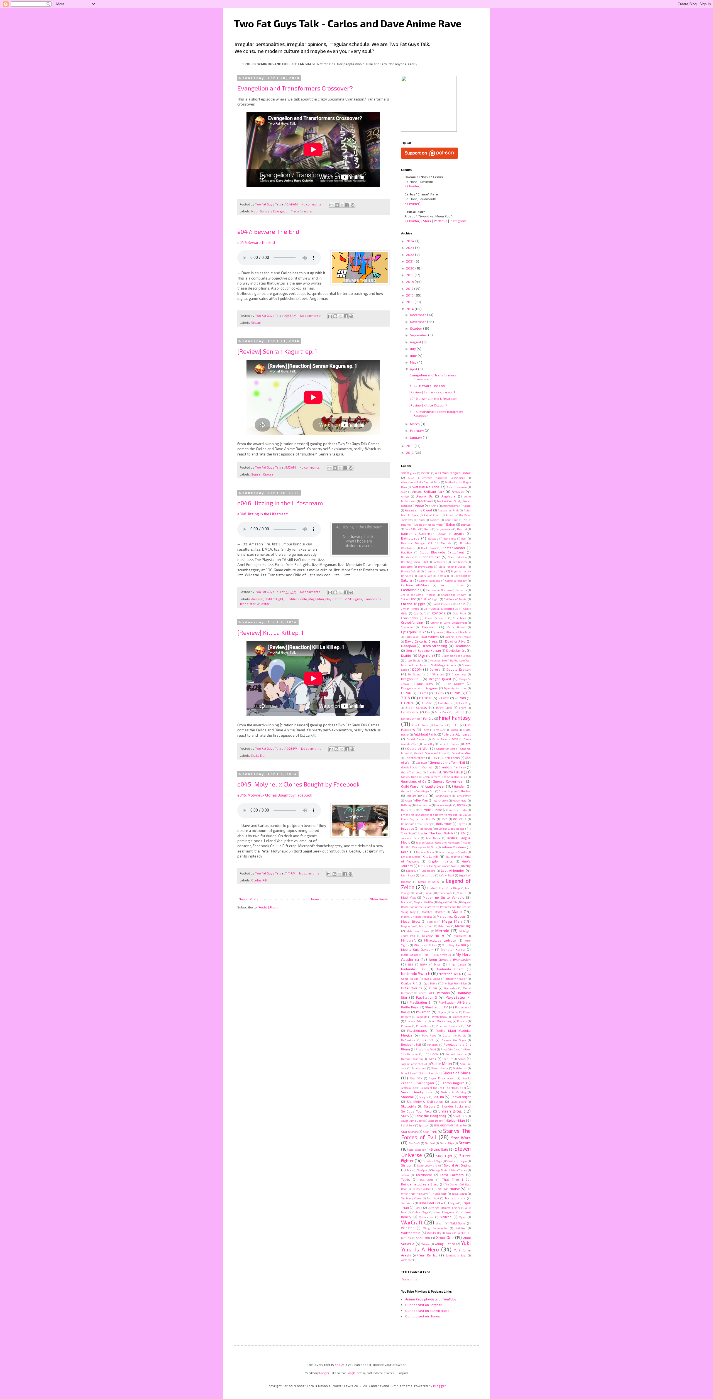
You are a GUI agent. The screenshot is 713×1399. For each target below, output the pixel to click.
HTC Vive (462, 805)
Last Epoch (408, 875)
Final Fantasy (455, 717)
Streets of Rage (432, 1161)
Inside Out (425, 828)
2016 (410, 295)
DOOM (417, 669)
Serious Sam (456, 1087)
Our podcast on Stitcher (423, 1305)
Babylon (466, 524)
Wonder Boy (434, 1232)
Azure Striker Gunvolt (428, 524)
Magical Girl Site (447, 902)
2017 (410, 288)
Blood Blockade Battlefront (442, 552)
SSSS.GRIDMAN (443, 1125)
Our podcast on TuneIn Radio (427, 1310)
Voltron (445, 1217)
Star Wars (461, 1137)
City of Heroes (410, 608)
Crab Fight (459, 613)
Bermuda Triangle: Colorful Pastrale (426, 543)
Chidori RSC (408, 599)
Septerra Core (409, 1087)
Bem (464, 538)
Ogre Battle (430, 983)
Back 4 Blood (412, 529)
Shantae (407, 1097)
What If (441, 1223)
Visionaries (426, 1217)
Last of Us (427, 875)
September (419, 335)
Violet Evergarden (444, 1212)
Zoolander (407, 1259)
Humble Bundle (296, 599)
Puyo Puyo (429, 1035)
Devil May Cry (456, 650)
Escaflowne (410, 712)
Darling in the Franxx (458, 636)
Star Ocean (409, 1131)
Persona (443, 992)
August (416, 342)
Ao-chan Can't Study (449, 501)
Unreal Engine (451, 1207)
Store (427, 221)
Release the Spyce (454, 1040)
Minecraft (408, 940)
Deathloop (463, 646)
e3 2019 (460, 698)
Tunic (418, 1207)
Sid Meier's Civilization (425, 1101)
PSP (468, 1026)
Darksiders (430, 636)
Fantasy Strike (410, 718)
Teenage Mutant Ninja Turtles (449, 1170)
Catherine (461, 590)
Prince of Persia (461, 1016)
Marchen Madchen (433, 911)
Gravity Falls (451, 772)
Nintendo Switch (415, 973)
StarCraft (414, 1143)
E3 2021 (427, 703)
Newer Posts (248, 899)
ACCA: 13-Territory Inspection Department (436, 477)
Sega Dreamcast (442, 1078)
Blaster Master (453, 548)
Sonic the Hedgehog (430, 1116)
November (418, 322)
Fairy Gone (441, 712)
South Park (460, 1116)
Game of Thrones (448, 744)
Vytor (462, 1217)
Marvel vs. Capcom (451, 916)
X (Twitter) (412, 186)
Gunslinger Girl (424, 791)
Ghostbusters (415, 757)
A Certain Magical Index (453, 473)
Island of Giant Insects (450, 828)
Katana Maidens (453, 847)
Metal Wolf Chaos (417, 931)
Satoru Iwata (439, 1068)
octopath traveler (456, 978)
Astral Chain (432, 515)
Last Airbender (452, 870)
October (416, 328)
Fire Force (440, 725)
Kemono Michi (425, 852)
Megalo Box (408, 926)
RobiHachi (431, 1054)
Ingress (462, 823)
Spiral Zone (407, 1125)
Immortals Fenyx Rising (416, 823)
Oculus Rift (259, 880)
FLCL (455, 725)
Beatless (433, 538)
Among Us (424, 496)
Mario (457, 911)
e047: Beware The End (268, 231)
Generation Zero (446, 748)
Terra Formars (452, 1175)
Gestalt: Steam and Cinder (430, 753)
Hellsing (406, 805)
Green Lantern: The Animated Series (445, 776)
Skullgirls (355, 599)
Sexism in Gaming (453, 1092)
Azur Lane (451, 519)
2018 (410, 281)
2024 (410, 241)
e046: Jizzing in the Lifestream (280, 502)
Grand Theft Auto (411, 772)
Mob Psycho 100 (454, 945)
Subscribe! (410, 1279)
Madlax (405, 902)
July (413, 349)
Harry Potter (463, 795)
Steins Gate (439, 1149)
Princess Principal (416, 1021)
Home (314, 899)
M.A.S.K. (462, 893)
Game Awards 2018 (445, 739)
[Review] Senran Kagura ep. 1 (277, 351)
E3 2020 (407, 703)
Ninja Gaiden (457, 964)
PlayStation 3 (426, 997)
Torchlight (433, 1198)
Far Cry (428, 718)
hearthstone (440, 800)
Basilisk (462, 529)
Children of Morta (455, 599)
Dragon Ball (411, 679)
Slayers (430, 1106)
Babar (450, 524)
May (413, 362)
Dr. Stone (414, 674)
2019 (410, 275)
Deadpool (408, 646)
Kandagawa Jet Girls (424, 847)
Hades (466, 791)
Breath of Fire (434, 571)
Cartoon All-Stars (415, 585)
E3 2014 (439, 693)
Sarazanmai (419, 1068)
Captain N (443, 575)
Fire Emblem (420, 725)
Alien (404, 491)
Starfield (430, 1143)
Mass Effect (410, 921)
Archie (434, 505)
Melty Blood (426, 926)
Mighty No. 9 (433, 935)
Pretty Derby (439, 1016)
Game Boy (428, 744)
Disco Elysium (414, 660)
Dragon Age (458, 674)
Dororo (434, 669)
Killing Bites (452, 856)
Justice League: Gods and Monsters (438, 842)
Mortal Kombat (410, 954)
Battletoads (410, 538)
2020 (410, 268)
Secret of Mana (457, 1072)
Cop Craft (420, 613)
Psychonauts (417, 1030)
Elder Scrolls (416, 707)
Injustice (407, 828)
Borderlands (440, 561)
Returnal (432, 1044)
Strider (406, 1165)
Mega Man (316, 599)
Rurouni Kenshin (412, 1058)
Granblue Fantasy (452, 767)
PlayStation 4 (458, 997)
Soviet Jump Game (412, 1120)
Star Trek (430, 1131)
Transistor (247, 604)
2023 (410, 247)
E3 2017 (425, 698)
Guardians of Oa (413, 781)
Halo (424, 795)
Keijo (405, 852)
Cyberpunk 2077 (413, 632)
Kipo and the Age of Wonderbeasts (438, 866)
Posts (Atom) (268, 907)
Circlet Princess (442, 604)
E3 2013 (422, 693)
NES (410, 964)
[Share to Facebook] (347, 205)
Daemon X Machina (459, 632)
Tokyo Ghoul (459, 1193)
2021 (410, 261)
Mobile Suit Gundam (417, 949)
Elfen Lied (444, 707)
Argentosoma (450, 505)
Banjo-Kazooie (444, 529)
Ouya (433, 988)
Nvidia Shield (432, 978)
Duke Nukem (453, 683)
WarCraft (412, 1222)
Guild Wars (409, 786)
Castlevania (410, 590)
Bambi (428, 529)
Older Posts (379, 899)
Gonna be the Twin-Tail (447, 762)
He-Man (422, 800)
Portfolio (440, 221)
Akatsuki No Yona (425, 487)
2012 (410, 452)
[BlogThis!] (337, 205)
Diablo (406, 655)
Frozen (454, 729)
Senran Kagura (262, 474)
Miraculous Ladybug (440, 940)
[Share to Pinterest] (352, 205)
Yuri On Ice (428, 1255)
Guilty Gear (435, 786)
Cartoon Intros (451, 585)
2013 (410, 446)
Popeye (442, 1012)
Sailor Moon (441, 1063)
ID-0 (444, 819)
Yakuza (425, 1244)
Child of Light (274, 599)
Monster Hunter (453, 949)
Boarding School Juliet (414, 561)
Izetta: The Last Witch (435, 833)
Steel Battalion (417, 1149)
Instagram (458, 221)
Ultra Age (433, 1207)
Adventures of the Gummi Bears (420, 482)
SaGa (462, 1058)
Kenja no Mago (410, 856)
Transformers (301, 211)
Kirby (467, 866)
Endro (462, 707)
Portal (454, 1012)
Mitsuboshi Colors (425, 945)
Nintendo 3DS (413, 969)
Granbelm (428, 767)
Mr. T (427, 954)
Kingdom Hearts (440, 861)
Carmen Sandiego (429, 580)
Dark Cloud (411, 636)
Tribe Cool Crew (430, 1203)
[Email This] (331, 205)
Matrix (431, 921)
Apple (419, 505)
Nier (437, 964)
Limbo (431, 888)
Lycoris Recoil (444, 893)
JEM (463, 833)
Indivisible (444, 823)
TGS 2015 (426, 1179)
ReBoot (428, 1040)
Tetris (405, 1179)
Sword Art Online (457, 1165)
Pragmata (422, 1016)
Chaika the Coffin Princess (418, 594)
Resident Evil (411, 1044)
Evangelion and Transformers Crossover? (295, 88)
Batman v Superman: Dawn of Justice (433, 533)
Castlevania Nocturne (439, 590)
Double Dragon (458, 669)
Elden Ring (464, 703)
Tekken (405, 1175)
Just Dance (433, 838)
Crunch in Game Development (449, 622)
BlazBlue (406, 552)
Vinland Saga (420, 1212)
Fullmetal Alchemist (456, 734)
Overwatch (450, 988)
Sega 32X (416, 1078)
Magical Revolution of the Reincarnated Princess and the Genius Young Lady (436, 906)
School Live (408, 1073)
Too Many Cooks (411, 1198)
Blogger (439, 1386)
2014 (410, 309)
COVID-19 (438, 613)
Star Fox (462, 1125)
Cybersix (438, 632)
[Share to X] (342, 205)
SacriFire (448, 1058)
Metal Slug (463, 926)
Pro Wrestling (441, 1021)
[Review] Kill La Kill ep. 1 (270, 632)
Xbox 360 (423, 1237)
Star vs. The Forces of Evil (436, 1134)
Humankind (408, 810)
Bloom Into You (457, 557)
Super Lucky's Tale (428, 1165)
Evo (427, 712)
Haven (408, 800)
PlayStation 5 (420, 1002)
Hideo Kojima (423, 805)
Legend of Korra (428, 881)
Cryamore (406, 627)
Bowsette (406, 566)
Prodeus (462, 1021)
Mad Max (408, 897)
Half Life (411, 795)
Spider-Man (456, 1120)
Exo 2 (339, 1364)
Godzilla (421, 762)
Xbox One (445, 1237)
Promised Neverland (448, 1026)
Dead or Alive (455, 641)
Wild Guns (458, 1223)
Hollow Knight (444, 805)
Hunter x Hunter (457, 810)
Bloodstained (429, 557)
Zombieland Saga (456, 1255)
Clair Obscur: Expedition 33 (441, 608)
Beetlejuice (449, 538)
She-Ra (438, 1097)
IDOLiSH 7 (459, 819)
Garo (467, 744)
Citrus (461, 604)
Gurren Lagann (448, 791)
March (415, 424)
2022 (410, 254)
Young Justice (444, 1244)
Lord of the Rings (450, 888)
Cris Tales (459, 618)
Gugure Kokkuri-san (449, 781)
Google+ (324, 1373)
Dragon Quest (440, 679)
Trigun (454, 1203)
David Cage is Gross (421, 641)
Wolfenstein (410, 1232)
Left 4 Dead (446, 875)
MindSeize (460, 935)
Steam (256, 322)
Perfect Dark (425, 992)
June (414, 355)
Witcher (460, 1228)
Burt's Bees (425, 575)
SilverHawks (458, 1101)
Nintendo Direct (450, 969)
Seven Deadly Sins (416, 1092)
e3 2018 (444, 698)
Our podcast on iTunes (422, 1316)
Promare (406, 1026)
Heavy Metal (459, 800)
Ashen (467, 505)
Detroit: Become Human (423, 650)
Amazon (257, 599)
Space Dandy (435, 1120)
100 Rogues (408, 473)
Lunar (428, 893)
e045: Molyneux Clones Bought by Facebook (298, 784)
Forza (426, 729)
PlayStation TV (336, 599)
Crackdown (409, 618)
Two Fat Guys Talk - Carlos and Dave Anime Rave (348, 23)
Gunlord (406, 791)
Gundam (460, 786)
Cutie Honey (456, 627)
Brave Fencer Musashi (452, 566)
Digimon (425, 655)
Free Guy (439, 729)
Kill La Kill (257, 755)
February (417, 430)
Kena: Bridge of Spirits (453, 852)
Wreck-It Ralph (455, 1232)
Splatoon (424, 1125)
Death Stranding (434, 646)
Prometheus (423, 1026)
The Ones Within (421, 1188)
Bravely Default (410, 571)
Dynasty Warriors (455, 688)
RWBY (432, 1058)
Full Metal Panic (424, 734)
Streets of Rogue (456, 1161)
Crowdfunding (412, 622)
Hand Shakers (442, 795)
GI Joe (434, 757)
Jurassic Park (410, 838)
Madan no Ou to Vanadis (443, 897)
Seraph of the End (431, 1087)
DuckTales (425, 683)
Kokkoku (411, 870)
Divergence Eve (436, 660)
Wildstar (263, 604)
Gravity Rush (409, 776)
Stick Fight (444, 1156)
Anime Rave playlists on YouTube (430, 1299)
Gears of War (418, 748)
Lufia (418, 893)
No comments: (312, 204)
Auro (421, 519)
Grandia (431, 772)
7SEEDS (425, 473)
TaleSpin (422, 1170)
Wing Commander (435, 1228)
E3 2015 (455, 693)
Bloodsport (407, 557)
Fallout (459, 712)
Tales (410, 1170)
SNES (405, 1116)
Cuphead (429, 627)
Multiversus (443, 954)
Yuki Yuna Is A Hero (436, 1246)
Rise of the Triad (426, 1049)
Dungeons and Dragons (419, 688)
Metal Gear (444, 926)
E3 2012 (406, 693)
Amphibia (448, 496)
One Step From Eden (454, 983)
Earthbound (445, 703)
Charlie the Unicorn (454, 594)
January (416, 437)
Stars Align (447, 1143)
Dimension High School (456, 655)
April (414, 369)
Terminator (424, 1175)
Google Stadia (409, 767)
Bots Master (459, 561)
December (418, 315)
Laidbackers (428, 870)
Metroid (442, 930)
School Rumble (428, 1073)
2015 (410, 302)
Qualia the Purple (454, 1035)
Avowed (434, 519)
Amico (405, 496)
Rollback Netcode (455, 1054)
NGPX (423, 964)
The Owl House (448, 1188)
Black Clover (428, 548)
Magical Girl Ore (423, 902)
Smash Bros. (372, 599)
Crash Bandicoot (435, 618)
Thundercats (439, 1193)
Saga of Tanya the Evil (414, 1063)
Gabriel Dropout (416, 739)
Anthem (426, 501)
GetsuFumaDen (461, 753)
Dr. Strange (435, 674)
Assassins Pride (448, 510)
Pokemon (423, 1012)
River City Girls (450, 1049)
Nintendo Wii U (450, 974)
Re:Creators (408, 1040)
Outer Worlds (411, 988)
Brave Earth (425, 566)
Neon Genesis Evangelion (270, 211)
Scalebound (460, 1068)
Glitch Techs (451, 757)
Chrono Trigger (413, 604)
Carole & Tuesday (456, 580)
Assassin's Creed (418, 510)
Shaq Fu (424, 1097)
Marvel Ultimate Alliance (416, 916)
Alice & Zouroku (457, 487)
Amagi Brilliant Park (428, 491)
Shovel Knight (461, 1097)
